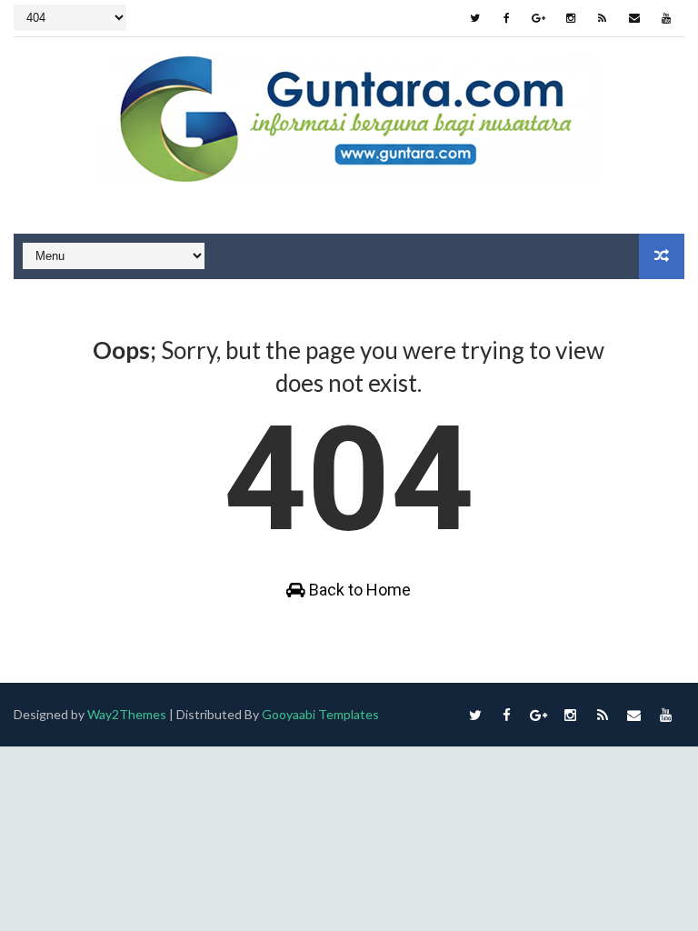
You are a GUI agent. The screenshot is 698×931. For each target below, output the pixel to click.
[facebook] (507, 18)
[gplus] (539, 18)
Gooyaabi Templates (320, 714)
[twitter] (475, 18)
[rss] (602, 18)
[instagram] (570, 18)
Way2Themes (126, 714)
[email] (634, 18)
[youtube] (666, 18)
